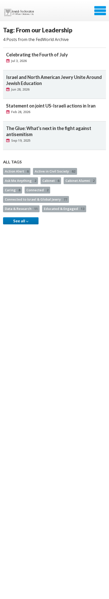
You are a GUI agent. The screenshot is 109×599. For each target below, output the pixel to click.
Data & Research (21, 208)
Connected (37, 190)
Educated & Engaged (64, 208)
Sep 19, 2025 (20, 140)
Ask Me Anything (20, 180)
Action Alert (17, 171)
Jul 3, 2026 (19, 60)
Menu (100, 10)
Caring (12, 190)
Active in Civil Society (55, 171)
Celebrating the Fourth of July (37, 54)
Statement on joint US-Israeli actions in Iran (51, 106)
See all (19, 220)
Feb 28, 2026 (20, 112)
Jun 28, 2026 (20, 89)
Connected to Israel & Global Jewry (36, 199)
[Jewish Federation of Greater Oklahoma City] (20, 12)
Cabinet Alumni (80, 180)
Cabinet (50, 180)
